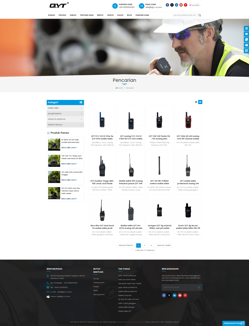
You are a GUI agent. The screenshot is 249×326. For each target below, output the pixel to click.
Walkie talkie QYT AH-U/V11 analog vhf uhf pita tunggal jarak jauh (130, 227)
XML (162, 322)
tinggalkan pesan (233, 323)
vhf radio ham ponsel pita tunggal (71, 173)
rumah (51, 15)
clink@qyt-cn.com (153, 7)
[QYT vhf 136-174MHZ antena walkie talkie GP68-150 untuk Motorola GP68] (159, 165)
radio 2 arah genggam (127, 303)
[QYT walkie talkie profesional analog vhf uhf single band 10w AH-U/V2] (188, 165)
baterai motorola (124, 295)
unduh (73, 15)
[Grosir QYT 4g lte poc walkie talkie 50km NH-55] (188, 210)
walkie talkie (53, 108)
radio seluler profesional (127, 287)
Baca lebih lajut (68, 147)
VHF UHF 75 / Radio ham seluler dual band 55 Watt (71, 157)
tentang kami (87, 15)
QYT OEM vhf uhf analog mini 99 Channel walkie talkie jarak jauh (188, 137)
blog (129, 15)
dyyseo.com (139, 322)
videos (110, 15)
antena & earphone (56, 119)
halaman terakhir (164, 245)
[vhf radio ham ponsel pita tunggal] (54, 177)
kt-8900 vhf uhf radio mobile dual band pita (70, 141)
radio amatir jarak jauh (127, 276)
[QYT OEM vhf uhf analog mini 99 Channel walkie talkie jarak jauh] (188, 121)
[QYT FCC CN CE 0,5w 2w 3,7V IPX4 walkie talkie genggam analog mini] (102, 121)
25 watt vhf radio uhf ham (128, 299)
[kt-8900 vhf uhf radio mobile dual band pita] (54, 145)
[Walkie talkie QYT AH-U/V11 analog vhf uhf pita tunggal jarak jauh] (131, 210)
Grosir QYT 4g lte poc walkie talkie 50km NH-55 (188, 227)
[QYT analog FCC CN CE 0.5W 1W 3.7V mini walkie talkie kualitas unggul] (131, 121)
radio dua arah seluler (127, 280)
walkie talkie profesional (127, 291)
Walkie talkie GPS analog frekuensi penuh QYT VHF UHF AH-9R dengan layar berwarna (131, 182)
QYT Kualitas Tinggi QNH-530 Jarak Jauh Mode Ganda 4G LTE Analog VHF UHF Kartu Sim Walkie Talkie (102, 182)
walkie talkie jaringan (126, 307)
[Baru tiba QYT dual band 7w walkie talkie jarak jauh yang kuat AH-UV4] (102, 210)
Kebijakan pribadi (172, 322)
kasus (120, 15)
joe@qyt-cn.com (63, 296)
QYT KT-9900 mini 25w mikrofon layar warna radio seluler (70, 191)
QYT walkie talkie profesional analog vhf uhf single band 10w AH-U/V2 (188, 182)
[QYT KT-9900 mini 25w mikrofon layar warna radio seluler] (54, 193)
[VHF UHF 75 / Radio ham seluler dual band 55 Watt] (54, 161)
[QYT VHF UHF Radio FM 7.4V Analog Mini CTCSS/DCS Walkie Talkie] (159, 121)
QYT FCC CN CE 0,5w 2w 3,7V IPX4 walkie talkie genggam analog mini (102, 137)
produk (62, 15)
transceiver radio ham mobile (129, 284)
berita (100, 15)
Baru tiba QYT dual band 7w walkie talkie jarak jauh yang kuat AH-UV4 (102, 227)
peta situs (155, 322)
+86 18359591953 (126, 7)
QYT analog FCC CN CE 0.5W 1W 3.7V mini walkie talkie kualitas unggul (130, 137)
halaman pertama (126, 245)
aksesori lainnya (55, 124)
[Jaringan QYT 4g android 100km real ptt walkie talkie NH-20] (159, 210)
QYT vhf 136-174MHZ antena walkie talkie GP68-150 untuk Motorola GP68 (159, 182)
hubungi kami (142, 15)
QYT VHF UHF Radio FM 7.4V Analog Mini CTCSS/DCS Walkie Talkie (159, 137)
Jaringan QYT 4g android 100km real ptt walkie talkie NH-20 (159, 227)
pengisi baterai (54, 113)
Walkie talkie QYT (124, 311)
